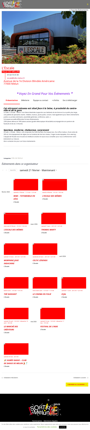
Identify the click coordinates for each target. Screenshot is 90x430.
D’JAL (64, 294)
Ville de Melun (10, 71)
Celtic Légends (40, 260)
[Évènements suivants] (6, 170)
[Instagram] (48, 400)
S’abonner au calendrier (76, 384)
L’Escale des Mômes (52, 196)
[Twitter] (45, 400)
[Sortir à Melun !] (45, 409)
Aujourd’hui (13, 170)
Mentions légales (51, 421)
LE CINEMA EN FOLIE (42, 294)
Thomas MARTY (48, 229)
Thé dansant (10, 294)
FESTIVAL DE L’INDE (49, 326)
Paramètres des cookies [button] (47, 427)
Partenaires (37, 421)
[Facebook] (42, 400)
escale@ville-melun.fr (16, 78)
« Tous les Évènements (78, 10)
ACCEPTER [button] (62, 427)
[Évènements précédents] (3, 170)
